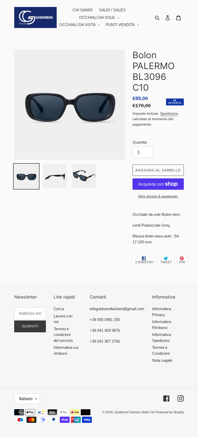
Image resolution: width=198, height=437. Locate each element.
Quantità (140, 142)
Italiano (25, 399)
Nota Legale (162, 360)
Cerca (59, 309)
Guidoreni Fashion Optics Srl (134, 412)
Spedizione (169, 113)
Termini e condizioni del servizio (63, 335)
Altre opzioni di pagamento (158, 196)
